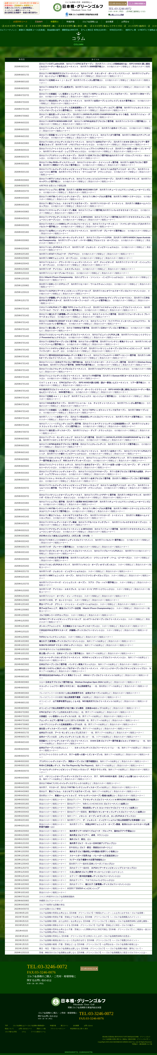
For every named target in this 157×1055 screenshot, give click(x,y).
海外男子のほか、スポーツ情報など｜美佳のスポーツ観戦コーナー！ (86, 571)
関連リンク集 (41, 1028)
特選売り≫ (28, 6)
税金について (9, 1028)
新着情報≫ (9, 6)
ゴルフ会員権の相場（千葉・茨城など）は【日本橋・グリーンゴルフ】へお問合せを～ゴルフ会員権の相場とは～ (89, 944)
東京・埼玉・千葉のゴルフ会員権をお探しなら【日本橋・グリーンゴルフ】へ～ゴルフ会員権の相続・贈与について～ (91, 948)
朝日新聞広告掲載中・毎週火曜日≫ (21, 13)
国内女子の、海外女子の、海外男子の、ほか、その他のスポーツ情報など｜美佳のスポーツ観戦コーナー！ (95, 488)
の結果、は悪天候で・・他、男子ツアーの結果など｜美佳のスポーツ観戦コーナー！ (91, 733)
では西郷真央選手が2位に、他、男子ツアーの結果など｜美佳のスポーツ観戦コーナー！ (86, 712)
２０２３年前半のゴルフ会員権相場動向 (56, 897)
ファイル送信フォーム (38, 1032)
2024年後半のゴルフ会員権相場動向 (55, 649)
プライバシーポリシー (58, 1028)
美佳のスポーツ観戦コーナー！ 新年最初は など (76, 847)
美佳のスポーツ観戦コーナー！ (53, 892)
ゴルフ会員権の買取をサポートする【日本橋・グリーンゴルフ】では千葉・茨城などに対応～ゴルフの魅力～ (87, 925)
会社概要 (76, 1025)
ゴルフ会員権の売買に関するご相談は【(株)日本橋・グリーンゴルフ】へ (126, 1039)
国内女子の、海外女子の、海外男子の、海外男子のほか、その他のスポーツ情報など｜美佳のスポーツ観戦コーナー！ (95, 172)
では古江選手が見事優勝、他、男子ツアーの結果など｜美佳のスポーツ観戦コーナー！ (89, 720)
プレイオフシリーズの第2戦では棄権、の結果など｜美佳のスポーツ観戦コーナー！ (89, 693)
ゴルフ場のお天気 (11, 1032)
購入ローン (64, 1025)
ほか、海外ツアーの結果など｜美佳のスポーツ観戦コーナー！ (87, 641)
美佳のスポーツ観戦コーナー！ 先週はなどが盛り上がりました (81, 872)
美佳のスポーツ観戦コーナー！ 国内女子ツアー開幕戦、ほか (92, 812)
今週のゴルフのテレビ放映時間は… (19, 8)
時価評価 (53, 1025)
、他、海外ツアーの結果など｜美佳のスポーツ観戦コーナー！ (94, 761)
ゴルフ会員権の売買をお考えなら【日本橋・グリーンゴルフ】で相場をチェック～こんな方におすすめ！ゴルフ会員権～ (92, 913)
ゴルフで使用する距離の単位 (52, 905)
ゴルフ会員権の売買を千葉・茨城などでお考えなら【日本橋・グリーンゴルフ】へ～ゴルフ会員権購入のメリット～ (90, 917)
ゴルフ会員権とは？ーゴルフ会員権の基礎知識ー (29, 1025)
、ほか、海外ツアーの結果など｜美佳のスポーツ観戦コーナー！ (87, 653)
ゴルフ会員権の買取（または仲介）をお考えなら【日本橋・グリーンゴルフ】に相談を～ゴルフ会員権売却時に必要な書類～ (94, 921)
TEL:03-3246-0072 (120, 8)
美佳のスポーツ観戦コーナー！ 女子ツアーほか (80, 876)
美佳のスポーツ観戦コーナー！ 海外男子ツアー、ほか (92, 820)
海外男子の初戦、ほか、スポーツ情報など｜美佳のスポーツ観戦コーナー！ (79, 600)
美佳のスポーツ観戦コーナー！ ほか (87, 831)
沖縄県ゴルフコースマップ (51, 901)
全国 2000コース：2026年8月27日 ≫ (21, 3)
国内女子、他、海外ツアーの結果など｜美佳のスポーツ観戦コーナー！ (90, 791)
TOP (6, 1025)
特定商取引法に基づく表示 (79, 1028)
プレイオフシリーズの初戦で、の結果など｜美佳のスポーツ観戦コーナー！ (80, 697)
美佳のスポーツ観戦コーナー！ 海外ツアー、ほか (87, 816)
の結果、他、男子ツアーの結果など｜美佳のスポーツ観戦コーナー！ (85, 716)
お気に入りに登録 (117, 15)
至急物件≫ (18, 6)
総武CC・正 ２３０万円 (109, 26)
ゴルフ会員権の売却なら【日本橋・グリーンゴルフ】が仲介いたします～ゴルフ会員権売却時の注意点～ (85, 936)
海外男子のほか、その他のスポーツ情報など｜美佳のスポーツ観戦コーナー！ (87, 254)
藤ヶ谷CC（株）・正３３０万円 (47, 26)
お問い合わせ (88, 1025)
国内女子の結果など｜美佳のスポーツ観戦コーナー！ (80, 783)
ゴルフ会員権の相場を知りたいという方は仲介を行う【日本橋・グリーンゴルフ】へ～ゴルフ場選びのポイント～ (89, 940)
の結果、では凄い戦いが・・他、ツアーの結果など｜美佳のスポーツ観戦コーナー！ (90, 737)
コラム (24, 1032)
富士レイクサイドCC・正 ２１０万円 (80, 26)
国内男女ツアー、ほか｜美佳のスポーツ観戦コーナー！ (92, 796)
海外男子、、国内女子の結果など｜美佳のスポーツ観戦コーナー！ (89, 787)
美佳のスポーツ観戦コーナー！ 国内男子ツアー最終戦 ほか (77, 864)
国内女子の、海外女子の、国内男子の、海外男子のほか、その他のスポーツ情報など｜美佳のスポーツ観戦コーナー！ (94, 66)
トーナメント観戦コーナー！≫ (17, 10)
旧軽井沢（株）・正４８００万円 (17, 26)
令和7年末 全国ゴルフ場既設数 (52, 186)
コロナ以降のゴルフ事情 (50, 909)
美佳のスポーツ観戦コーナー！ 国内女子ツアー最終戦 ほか (88, 868)
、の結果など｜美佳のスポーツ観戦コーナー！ (90, 682)
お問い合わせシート (25, 1028)
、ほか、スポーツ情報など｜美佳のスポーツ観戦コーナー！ (93, 626)
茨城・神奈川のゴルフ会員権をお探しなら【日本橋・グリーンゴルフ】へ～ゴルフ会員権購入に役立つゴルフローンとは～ (93, 952)
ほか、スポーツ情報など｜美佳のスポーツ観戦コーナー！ (92, 604)
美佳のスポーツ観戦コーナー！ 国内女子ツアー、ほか (89, 800)
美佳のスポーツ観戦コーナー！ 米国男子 (69, 888)
